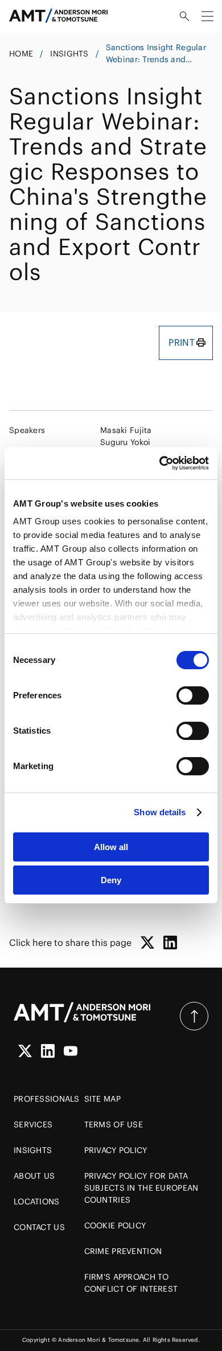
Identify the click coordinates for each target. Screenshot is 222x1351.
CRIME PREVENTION (123, 1251)
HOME (21, 53)
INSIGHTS (69, 53)
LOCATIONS (37, 1201)
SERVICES (33, 1124)
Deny (111, 880)
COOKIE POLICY (115, 1225)
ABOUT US (34, 1176)
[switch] (192, 695)
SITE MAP (102, 1099)
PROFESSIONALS (47, 1099)
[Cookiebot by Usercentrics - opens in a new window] (159, 463)
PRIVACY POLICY (115, 1150)
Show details (160, 812)
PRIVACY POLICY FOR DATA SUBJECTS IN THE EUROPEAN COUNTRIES (141, 1188)
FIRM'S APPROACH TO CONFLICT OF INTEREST (131, 1283)
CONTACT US (39, 1227)
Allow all (111, 847)
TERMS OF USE (113, 1124)
